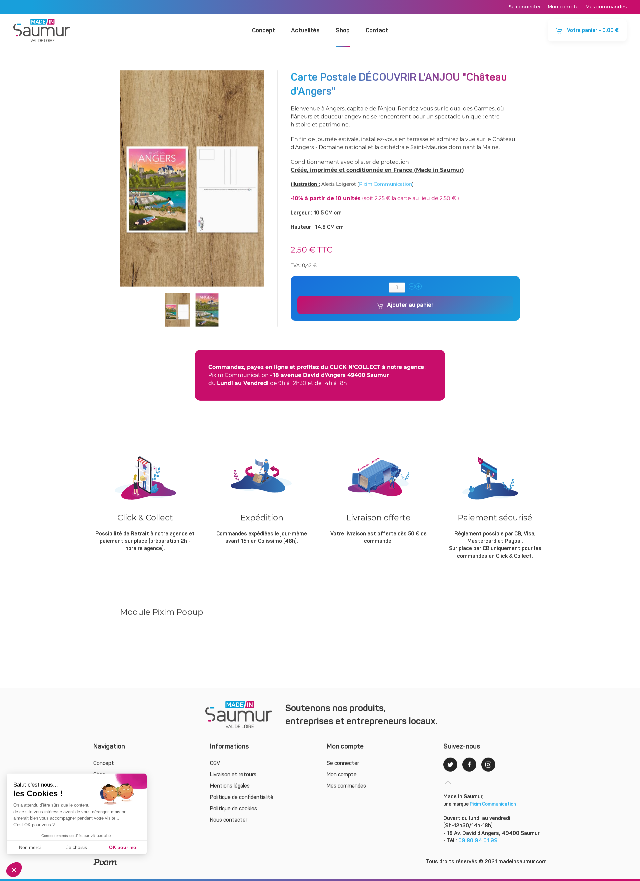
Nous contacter (228, 820)
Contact (377, 30)
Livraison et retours (233, 774)
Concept (263, 30)
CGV (215, 763)
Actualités (305, 30)
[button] (14, 870)
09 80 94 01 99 (478, 840)
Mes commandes (606, 7)
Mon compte (563, 7)
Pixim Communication (385, 184)
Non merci (30, 847)
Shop (343, 30)
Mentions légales (230, 786)
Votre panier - (592, 30)
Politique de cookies (233, 808)
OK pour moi (123, 847)
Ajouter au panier (410, 305)
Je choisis (76, 847)
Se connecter (525, 7)
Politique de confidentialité (241, 797)
